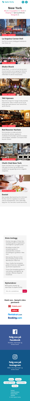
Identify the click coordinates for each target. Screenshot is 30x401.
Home (11, 379)
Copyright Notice (9, 382)
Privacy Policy (21, 382)
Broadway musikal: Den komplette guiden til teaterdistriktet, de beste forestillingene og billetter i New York (15, 251)
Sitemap (15, 386)
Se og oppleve (13, 11)
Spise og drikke (18, 13)
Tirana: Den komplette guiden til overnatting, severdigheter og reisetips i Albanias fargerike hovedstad (15, 272)
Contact (18, 379)
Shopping (8, 13)
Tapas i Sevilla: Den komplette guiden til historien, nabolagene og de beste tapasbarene (15, 265)
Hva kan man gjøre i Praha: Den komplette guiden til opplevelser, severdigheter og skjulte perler (15, 242)
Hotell (22, 11)
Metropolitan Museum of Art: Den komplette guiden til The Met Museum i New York (14, 258)
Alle (5, 11)
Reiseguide (14, 15)
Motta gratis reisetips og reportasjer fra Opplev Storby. (13, 286)
